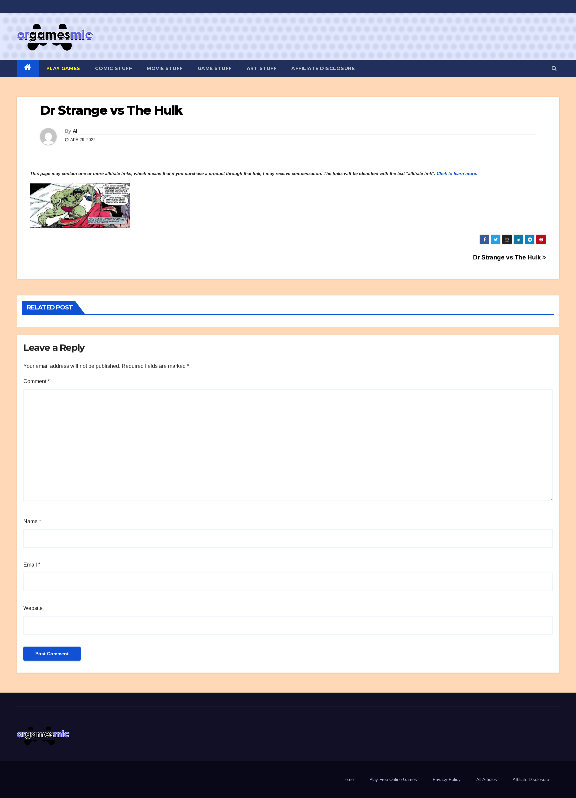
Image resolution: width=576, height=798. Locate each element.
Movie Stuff (165, 68)
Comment (36, 381)
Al (75, 131)
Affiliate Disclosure (323, 68)
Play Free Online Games (393, 779)
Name (32, 521)
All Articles (486, 779)
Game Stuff (215, 68)
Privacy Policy (447, 779)
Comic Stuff (113, 68)
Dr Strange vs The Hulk (507, 257)
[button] (554, 68)
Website (33, 608)
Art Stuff (262, 68)
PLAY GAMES (63, 68)
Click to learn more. (457, 173)
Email (31, 565)
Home (348, 779)
